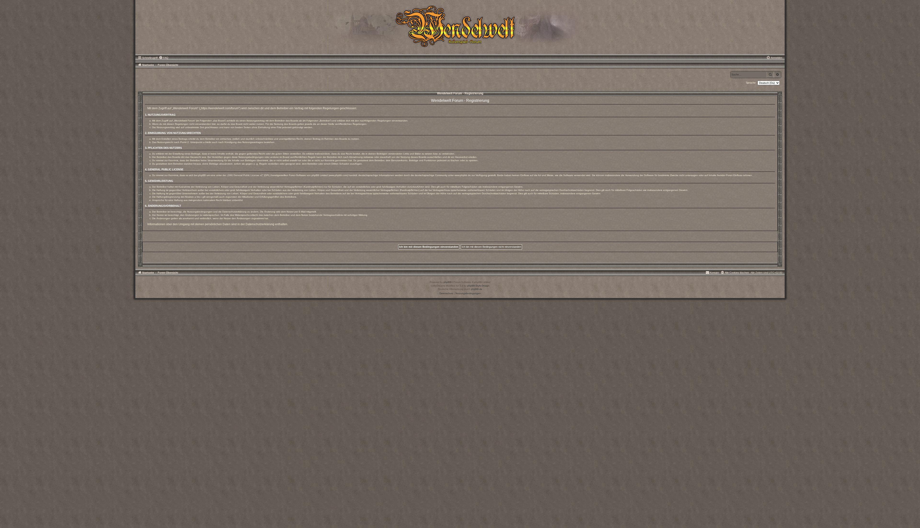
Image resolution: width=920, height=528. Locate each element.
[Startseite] (460, 26)
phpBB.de (476, 289)
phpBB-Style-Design (478, 285)
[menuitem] (163, 58)
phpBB (447, 282)
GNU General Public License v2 (245, 175)
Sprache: (751, 82)
